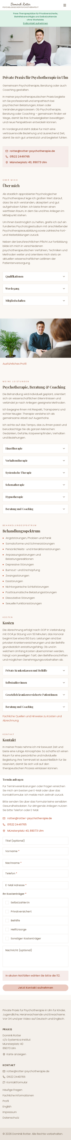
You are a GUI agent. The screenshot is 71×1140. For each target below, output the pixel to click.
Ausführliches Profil (14, 364)
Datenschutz (11, 1118)
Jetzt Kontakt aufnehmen (35, 988)
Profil (6, 1101)
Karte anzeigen (16, 1054)
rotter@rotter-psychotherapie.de (32, 151)
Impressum (10, 1112)
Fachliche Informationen (18, 1095)
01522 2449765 (20, 156)
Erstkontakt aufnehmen (35, 23)
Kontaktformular (17, 1082)
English (7, 1106)
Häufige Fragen (12, 1090)
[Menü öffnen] (64, 5)
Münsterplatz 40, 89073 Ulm (28, 162)
